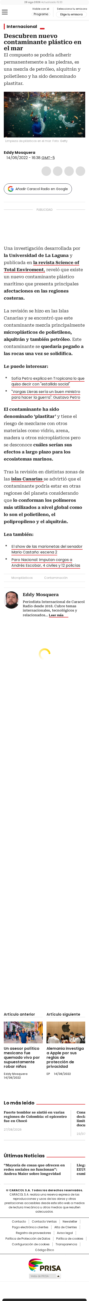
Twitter (57, 171)
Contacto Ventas (44, 1221)
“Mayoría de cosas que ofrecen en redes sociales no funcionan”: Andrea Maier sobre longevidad (34, 1169)
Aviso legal (65, 1233)
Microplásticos (22, 578)
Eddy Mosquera (19, 152)
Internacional (22, 26)
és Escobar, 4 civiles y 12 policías (50, 565)
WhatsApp (80, 171)
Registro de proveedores (33, 1233)
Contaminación (56, 578)
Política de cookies (69, 1239)
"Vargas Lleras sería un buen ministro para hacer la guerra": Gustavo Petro (45, 394)
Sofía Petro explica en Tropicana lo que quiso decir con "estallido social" (47, 381)
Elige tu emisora (71, 14)
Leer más (56, 615)
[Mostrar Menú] (4, 12)
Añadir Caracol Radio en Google (41, 189)
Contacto (19, 1221)
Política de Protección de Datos (27, 1239)
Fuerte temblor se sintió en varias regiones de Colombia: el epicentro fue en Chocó (35, 1116)
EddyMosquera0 (38, 152)
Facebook (46, 171)
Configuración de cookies (31, 1244)
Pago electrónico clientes (30, 1227)
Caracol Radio (23, 12)
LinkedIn (69, 171)
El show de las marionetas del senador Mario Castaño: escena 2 (47, 549)
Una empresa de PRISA (45, 1264)
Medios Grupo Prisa (45, 1276)
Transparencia (66, 1244)
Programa (41, 14)
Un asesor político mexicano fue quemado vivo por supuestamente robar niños (22, 1057)
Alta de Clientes (65, 1227)
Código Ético (44, 1250)
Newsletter (70, 1221)
